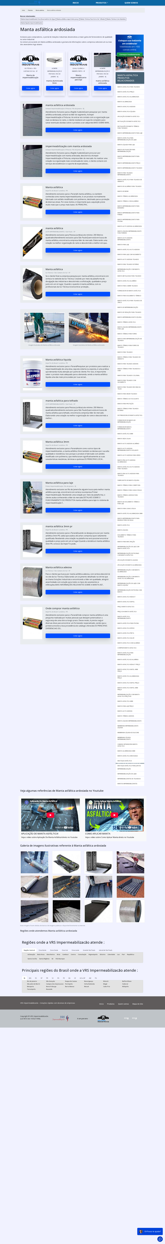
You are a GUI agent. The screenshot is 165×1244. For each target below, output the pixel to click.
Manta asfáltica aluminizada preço (128, 677)
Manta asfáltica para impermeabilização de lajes (127, 139)
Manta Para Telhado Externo (128, 264)
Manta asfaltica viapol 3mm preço (128, 689)
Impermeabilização (124, 769)
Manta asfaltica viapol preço (128, 683)
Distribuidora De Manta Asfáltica (130, 415)
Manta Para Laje (123, 245)
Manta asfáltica (124, 525)
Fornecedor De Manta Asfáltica (129, 291)
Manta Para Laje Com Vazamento (129, 254)
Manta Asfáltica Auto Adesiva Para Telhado (129, 468)
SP (41, 978)
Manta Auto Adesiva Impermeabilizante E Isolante (128, 449)
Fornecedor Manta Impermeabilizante (124, 428)
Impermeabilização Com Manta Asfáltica (129, 270)
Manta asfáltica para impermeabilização (125, 654)
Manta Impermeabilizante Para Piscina (128, 220)
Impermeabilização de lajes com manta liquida (129, 584)
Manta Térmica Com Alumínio (116, 19)
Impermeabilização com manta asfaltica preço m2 (129, 695)
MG (30, 978)
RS (58, 978)
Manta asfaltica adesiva (126, 107)
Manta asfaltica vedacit (126, 597)
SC (53, 978)
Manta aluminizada (125, 102)
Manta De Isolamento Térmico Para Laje (129, 503)
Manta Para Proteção (126, 404)
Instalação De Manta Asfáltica (129, 121)
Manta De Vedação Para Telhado (129, 312)
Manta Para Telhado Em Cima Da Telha (129, 388)
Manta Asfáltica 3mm (125, 434)
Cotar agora (30, 88)
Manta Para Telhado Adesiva (128, 364)
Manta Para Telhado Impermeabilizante (125, 174)
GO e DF (82, 978)
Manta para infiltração (126, 542)
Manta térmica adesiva (126, 716)
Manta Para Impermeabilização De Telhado (130, 339)
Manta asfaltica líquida (126, 111)
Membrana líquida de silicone (128, 733)
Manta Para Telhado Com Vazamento (127, 381)
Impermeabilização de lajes (127, 774)
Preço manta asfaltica (126, 607)
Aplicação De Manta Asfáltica (128, 116)
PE (64, 978)
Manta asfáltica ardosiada (128, 756)
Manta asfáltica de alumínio (128, 659)
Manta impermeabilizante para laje (130, 133)
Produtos (101, 2)
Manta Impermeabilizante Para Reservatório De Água (38, 19)
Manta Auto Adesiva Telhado (128, 259)
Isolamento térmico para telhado (127, 536)
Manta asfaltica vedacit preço (129, 664)
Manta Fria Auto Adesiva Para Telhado (128, 474)
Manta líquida (123, 530)
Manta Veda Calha (124, 439)
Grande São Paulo (89, 950)
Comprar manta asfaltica (127, 648)
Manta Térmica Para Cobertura (129, 485)
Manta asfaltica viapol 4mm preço (68, 19)
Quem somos (131, 2)
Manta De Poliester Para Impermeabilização (126, 150)
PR (47, 978)
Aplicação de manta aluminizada (130, 565)
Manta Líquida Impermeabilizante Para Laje (129, 328)
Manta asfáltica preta (126, 633)
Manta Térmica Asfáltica (127, 322)
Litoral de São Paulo (105, 950)
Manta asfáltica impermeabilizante (124, 617)
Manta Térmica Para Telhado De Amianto (129, 358)
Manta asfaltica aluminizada (128, 97)
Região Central (29, 950)
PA (96, 978)
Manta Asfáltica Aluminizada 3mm (130, 513)
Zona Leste (75, 950)
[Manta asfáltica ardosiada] (30, 60)
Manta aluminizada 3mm (126, 751)
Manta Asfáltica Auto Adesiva (129, 249)
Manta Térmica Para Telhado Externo (128, 409)
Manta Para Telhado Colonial (129, 375)
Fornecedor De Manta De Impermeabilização (126, 421)
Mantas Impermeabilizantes (127, 784)
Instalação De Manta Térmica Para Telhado (128, 127)
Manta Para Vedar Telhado (127, 394)
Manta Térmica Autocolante (128, 399)
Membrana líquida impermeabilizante (124, 738)
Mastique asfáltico (125, 761)
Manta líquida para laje (126, 145)
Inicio (76, 2)
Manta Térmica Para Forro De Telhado (92, 19)
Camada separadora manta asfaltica (127, 745)
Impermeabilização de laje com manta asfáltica (128, 547)
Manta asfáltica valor (126, 638)
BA (69, 978)
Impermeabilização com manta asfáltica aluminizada (129, 577)
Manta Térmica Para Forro (127, 334)
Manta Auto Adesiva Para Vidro (129, 455)
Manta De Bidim (123, 191)
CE (75, 978)
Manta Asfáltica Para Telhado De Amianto (130, 180)
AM (90, 978)
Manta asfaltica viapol (126, 602)
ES (36, 978)
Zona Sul (65, 950)
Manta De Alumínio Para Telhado (129, 186)
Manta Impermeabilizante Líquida (129, 317)
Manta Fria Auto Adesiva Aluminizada (126, 461)
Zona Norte (42, 950)
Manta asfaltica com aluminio (129, 643)
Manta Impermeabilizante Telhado (130, 168)
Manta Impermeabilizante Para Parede (128, 214)
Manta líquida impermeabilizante (31, 23)
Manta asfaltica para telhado (129, 87)
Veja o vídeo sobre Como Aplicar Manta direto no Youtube (109, 837)
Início (101, 1004)
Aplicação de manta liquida (128, 560)
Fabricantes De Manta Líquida (128, 480)
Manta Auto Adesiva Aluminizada (130, 226)
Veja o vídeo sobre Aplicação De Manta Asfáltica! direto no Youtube (49, 837)
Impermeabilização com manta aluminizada (129, 571)
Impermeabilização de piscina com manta (130, 591)
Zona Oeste (54, 950)
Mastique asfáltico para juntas (129, 766)
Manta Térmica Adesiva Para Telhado (128, 496)
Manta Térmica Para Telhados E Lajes (129, 369)
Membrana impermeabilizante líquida (128, 727)
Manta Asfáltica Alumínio (127, 281)
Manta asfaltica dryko (126, 628)
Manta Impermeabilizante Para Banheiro (128, 207)
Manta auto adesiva (125, 711)
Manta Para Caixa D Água (127, 508)
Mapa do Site (137, 1004)
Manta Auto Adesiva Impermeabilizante (125, 239)
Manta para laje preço (126, 706)
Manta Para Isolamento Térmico (129, 296)
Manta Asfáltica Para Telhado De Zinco (130, 301)
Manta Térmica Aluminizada (128, 196)
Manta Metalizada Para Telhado (129, 276)
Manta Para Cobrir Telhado (128, 286)
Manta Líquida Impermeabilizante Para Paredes (129, 232)
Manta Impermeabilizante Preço (129, 163)
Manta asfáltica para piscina (128, 623)
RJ (24, 978)
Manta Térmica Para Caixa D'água (130, 490)
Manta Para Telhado (125, 352)
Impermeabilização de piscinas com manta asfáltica (128, 554)
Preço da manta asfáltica (127, 612)
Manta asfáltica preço (126, 92)
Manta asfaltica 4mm (125, 701)
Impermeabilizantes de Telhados (129, 779)
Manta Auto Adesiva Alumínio (128, 444)
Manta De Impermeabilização (128, 307)
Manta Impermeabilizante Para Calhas (128, 157)
